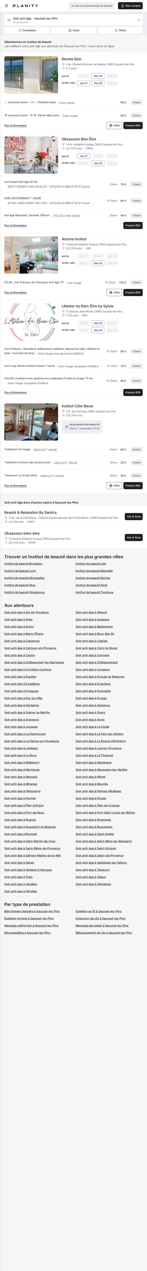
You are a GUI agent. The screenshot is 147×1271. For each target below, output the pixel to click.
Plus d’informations (15, 125)
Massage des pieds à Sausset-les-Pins (102, 925)
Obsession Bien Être (79, 139)
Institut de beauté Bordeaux (23, 563)
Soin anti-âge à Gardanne (21, 705)
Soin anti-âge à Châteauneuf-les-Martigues (34, 662)
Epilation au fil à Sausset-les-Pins (99, 911)
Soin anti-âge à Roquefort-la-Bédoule (30, 827)
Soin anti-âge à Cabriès (92, 641)
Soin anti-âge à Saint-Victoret (96, 848)
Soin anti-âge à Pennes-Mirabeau (98, 791)
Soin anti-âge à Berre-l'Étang (23, 634)
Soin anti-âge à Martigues (22, 769)
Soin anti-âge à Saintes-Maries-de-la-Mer (32, 855)
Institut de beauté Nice (19, 585)
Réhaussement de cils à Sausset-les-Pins (104, 932)
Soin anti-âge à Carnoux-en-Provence (30, 648)
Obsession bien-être (22, 533)
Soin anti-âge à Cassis (19, 655)
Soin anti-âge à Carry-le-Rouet (96, 648)
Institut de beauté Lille (91, 563)
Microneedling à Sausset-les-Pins (27, 932)
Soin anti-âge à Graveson (21, 719)
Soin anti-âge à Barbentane (94, 626)
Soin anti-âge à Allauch (91, 612)
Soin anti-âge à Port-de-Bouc (24, 812)
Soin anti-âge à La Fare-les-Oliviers (100, 734)
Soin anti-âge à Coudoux (93, 669)
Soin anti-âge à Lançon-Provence (98, 748)
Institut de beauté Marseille (94, 571)
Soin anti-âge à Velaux (91, 877)
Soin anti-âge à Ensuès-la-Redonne (100, 676)
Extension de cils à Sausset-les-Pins (100, 918)
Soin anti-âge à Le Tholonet (94, 755)
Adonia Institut (74, 239)
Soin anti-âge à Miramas (20, 784)
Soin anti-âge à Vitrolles (20, 891)
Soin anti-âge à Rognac (20, 819)
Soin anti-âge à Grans (90, 712)
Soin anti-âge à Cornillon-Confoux (27, 669)
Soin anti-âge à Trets (18, 877)
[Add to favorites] (54, 60)
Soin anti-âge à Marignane (94, 762)
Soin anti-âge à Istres (90, 719)
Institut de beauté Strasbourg (24, 592)
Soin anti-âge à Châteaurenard (97, 662)
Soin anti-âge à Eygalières (22, 684)
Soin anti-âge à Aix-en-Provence (26, 612)
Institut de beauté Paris (91, 585)
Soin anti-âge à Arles (18, 619)
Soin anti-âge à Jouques (21, 726)
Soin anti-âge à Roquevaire (94, 827)
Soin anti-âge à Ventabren (93, 884)
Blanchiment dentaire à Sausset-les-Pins (32, 911)
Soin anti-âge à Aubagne (92, 619)
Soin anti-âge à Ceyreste (92, 655)
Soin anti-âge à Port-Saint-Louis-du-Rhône (105, 812)
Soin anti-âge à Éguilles (20, 676)
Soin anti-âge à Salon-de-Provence (100, 855)
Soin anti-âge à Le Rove (20, 755)
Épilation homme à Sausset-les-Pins (29, 918)
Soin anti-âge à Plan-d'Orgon (24, 805)
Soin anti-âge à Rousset (20, 834)
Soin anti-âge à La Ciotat (92, 726)
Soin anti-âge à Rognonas (93, 819)
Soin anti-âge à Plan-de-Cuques (98, 805)
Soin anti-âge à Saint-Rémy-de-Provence (32, 848)
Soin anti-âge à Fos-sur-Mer (23, 698)
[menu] (6, 6)
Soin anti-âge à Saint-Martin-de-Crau (29, 841)
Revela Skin (71, 59)
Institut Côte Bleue (77, 406)
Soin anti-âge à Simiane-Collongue (28, 870)
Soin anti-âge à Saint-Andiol (95, 834)
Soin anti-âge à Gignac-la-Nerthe (27, 712)
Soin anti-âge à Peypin (91, 798)
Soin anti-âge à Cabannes (22, 641)
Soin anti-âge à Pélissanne (22, 791)
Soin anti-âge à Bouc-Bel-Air (95, 634)
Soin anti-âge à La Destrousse (25, 734)
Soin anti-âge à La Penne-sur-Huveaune (31, 741)
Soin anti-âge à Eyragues (21, 691)
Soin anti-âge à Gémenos (93, 705)
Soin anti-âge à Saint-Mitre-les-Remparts (104, 841)
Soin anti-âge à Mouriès (92, 784)
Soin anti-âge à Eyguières (93, 684)
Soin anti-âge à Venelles (20, 884)
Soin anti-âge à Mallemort (21, 762)
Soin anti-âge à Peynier (20, 798)
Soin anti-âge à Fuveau (91, 698)
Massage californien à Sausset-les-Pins (31, 925)
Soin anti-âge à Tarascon (93, 870)
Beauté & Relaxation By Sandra (30, 512)
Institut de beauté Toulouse (94, 592)
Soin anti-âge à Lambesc (21, 748)
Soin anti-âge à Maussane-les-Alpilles (101, 769)
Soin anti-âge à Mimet (90, 777)
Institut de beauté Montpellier (24, 578)
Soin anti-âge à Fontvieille (93, 691)
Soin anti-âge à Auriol (19, 626)
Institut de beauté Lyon (20, 571)
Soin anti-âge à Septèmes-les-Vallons (101, 862)
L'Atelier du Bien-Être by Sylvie (87, 306)
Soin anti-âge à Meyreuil (20, 777)
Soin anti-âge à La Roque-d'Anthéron (101, 741)
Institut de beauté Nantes (93, 578)
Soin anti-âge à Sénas (19, 862)
